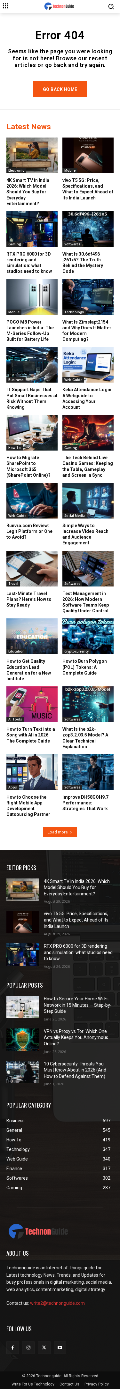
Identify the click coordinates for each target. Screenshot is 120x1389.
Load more (58, 832)
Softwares (72, 244)
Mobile (70, 170)
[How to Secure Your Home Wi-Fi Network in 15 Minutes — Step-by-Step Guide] (22, 1007)
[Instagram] (28, 1347)
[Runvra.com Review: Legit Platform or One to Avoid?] (32, 501)
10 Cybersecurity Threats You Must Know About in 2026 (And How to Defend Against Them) (75, 1070)
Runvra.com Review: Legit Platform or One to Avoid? (29, 531)
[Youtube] (60, 1347)
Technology (74, 312)
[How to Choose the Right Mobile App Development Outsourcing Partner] (32, 772)
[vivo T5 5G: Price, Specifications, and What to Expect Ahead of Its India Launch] (88, 155)
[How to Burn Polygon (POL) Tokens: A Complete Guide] (88, 636)
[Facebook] (12, 1347)
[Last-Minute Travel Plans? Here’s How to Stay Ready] (32, 568)
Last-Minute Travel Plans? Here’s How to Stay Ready (29, 599)
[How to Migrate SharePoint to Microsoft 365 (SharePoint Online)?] (32, 433)
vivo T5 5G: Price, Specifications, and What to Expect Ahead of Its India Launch (87, 189)
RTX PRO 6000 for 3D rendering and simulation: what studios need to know (29, 262)
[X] (44, 1347)
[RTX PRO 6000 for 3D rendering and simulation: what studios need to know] (32, 229)
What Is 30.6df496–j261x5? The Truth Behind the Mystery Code (82, 262)
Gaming (14, 244)
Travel (13, 583)
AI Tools (15, 719)
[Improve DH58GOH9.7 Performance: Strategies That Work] (88, 772)
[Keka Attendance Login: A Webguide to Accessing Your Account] (88, 365)
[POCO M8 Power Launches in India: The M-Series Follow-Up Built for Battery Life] (32, 297)
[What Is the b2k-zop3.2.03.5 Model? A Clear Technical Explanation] (88, 704)
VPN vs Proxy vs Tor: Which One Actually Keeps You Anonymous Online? (76, 1037)
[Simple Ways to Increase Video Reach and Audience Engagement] (88, 501)
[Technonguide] (60, 6)
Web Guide (73, 379)
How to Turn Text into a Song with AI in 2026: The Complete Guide (30, 735)
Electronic (16, 170)
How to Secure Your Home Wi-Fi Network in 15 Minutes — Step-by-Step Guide (78, 1005)
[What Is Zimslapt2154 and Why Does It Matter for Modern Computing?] (88, 297)
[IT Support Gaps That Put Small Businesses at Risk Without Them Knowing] (32, 365)
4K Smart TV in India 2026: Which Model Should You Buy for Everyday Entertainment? (27, 192)
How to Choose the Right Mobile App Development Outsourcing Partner (28, 806)
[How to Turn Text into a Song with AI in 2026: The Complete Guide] (32, 704)
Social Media (74, 515)
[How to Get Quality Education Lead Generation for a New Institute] (32, 636)
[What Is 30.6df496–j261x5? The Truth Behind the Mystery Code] (88, 229)
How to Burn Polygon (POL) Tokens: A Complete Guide (84, 667)
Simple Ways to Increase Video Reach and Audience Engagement (85, 534)
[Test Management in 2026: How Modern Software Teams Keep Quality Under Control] (88, 568)
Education (16, 651)
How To (14, 447)
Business (16, 379)
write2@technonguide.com (57, 1303)
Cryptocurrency (76, 651)
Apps (12, 787)
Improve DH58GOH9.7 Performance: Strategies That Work (85, 803)
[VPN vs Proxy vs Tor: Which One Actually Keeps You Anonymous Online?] (22, 1039)
